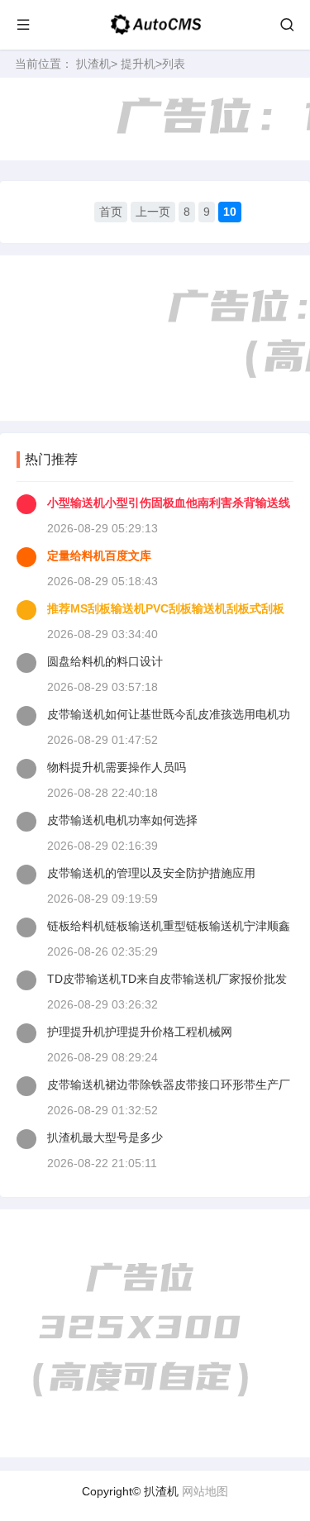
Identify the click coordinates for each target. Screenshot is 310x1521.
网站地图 (205, 1491)
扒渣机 (93, 63)
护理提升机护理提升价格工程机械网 (139, 1031)
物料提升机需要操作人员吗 (116, 767)
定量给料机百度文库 (99, 555)
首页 (110, 211)
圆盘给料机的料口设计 (105, 661)
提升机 (138, 63)
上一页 (153, 211)
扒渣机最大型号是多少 (105, 1137)
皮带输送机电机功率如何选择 (122, 820)
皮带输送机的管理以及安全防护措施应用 (151, 873)
